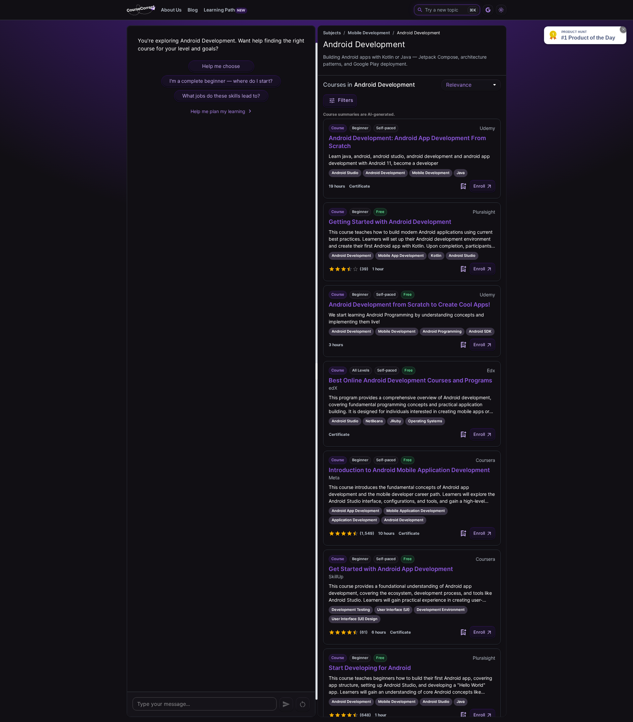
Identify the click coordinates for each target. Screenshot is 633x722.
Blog (193, 10)
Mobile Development (369, 32)
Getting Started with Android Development (390, 221)
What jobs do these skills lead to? (221, 96)
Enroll (479, 186)
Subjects (332, 32)
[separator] (316, 371)
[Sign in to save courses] (463, 186)
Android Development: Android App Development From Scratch (407, 142)
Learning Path (224, 10)
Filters (345, 100)
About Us (171, 10)
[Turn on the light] (501, 10)
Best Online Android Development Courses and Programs (410, 380)
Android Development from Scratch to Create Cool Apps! (409, 304)
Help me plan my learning (218, 111)
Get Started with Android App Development (391, 568)
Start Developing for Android (370, 667)
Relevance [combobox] (458, 84)
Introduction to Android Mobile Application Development (409, 469)
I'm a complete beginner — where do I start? (221, 81)
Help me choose (221, 66)
